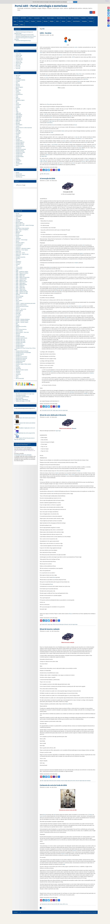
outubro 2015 (18, 61)
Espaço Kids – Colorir (20, 252)
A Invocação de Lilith (47, 178)
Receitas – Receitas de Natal (22, 320)
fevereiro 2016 (19, 55)
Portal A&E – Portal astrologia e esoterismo (41, 5)
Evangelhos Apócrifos (20, 257)
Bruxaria (74, 428)
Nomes (27, 21)
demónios (86, 79)
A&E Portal (15, 18)
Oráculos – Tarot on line (21, 309)
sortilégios (18, 159)
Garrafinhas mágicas (20, 100)
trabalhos (87, 160)
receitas (17, 134)
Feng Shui (83, 18)
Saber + (57, 21)
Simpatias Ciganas (20, 143)
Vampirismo (18, 374)
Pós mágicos (18, 132)
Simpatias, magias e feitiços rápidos (23, 364)
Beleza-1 (17, 226)
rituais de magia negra (63, 410)
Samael (56, 144)
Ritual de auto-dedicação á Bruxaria (53, 415)
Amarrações (37, 18)
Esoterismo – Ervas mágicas (22, 249)
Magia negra (54, 180)
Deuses (69, 18)
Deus (77, 73)
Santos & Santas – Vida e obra (22, 332)
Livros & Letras (19, 267)
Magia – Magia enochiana (21, 284)
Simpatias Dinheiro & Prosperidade (23, 352)
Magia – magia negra (20, 287)
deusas (47, 154)
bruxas (75, 124)
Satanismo (18, 333)
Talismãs (17, 162)
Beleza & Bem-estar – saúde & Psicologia (25, 225)
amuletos (18, 81)
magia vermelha (43, 161)
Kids (17, 108)
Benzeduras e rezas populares (22, 228)
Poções (17, 129)
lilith (42, 173)
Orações (33, 21)
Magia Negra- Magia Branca (22, 399)
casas (69, 306)
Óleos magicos (19, 124)
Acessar (17, 172)
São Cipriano (18, 137)
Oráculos (39, 21)
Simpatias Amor (19, 343)
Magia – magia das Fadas (21, 278)
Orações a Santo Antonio (21, 304)
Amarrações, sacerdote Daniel (22, 396)
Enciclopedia (18, 245)
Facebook (15, 912)
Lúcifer (51, 132)
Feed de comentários (20, 175)
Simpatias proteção (20, 150)
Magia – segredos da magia (22, 291)
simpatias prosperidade (21, 149)
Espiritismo (18, 255)
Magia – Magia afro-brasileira (22, 273)
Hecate (17, 103)
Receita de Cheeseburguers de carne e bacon (26, 36)
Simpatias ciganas (19, 346)
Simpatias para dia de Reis (21, 356)
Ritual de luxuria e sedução (50, 629)
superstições (18, 160)
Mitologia (18, 123)
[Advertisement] (25, 198)
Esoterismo (76, 18)
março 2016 (18, 53)
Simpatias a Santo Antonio (21, 338)
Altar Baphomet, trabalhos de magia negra (25, 393)
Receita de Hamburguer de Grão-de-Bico (25, 34)
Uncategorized (19, 163)
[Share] (108, 25)
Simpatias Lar (19, 355)
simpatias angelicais (20, 142)
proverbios (18, 133)
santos (80, 306)
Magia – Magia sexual (20, 289)
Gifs (16, 101)
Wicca (21, 24)
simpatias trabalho (20, 156)
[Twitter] (108, 15)
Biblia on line (18, 231)
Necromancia (19, 297)
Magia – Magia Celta (20, 276)
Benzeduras (18, 90)
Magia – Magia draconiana (21, 281)
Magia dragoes (19, 114)
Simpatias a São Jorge (20, 340)
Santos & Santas (19, 330)
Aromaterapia (19, 219)
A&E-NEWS (23, 18)
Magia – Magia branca (20, 274)
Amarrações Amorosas (21, 395)
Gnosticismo (18, 261)
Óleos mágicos (19, 300)
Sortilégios (18, 367)
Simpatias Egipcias (20, 354)
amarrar (74, 850)
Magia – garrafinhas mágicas (22, 271)
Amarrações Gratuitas (20, 80)
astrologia (18, 85)
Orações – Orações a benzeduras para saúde (25, 303)
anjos (41, 52)
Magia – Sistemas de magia (22, 293)
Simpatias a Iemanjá (20, 336)
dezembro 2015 (19, 58)
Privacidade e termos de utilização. (23, 455)
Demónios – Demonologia (21, 239)
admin (48, 35)
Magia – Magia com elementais (22, 277)
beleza (63, 131)
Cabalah (17, 236)
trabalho (81, 253)
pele (67, 855)
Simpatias (84, 21)
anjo (46, 114)
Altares (30, 18)
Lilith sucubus (46, 173)
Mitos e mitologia (19, 296)
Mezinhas (21, 21)
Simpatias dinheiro (20, 145)
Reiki (17, 323)
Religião (52, 21)
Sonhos (91, 21)
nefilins (82, 149)
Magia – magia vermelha (21, 290)
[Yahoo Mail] (108, 20)
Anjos (43, 18)
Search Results (76, 21)
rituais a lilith (62, 904)
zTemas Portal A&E (20, 378)
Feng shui (18, 98)
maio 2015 (18, 68)
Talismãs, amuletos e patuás (22, 369)
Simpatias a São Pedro (20, 342)
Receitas (45, 21)
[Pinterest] (108, 8)
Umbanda (15, 24)
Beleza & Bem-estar (61, 18)
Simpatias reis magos (20, 152)
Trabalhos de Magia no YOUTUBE (23, 401)
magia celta (18, 113)
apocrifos (18, 84)
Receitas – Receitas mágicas (22, 322)
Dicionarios (18, 93)
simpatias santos (19, 153)
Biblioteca (18, 232)
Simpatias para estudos (21, 359)
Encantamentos (19, 94)
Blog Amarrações (19, 398)
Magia (14, 21)
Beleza (17, 88)
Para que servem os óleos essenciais (24, 127)
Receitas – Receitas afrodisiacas (23, 319)
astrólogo (72, 392)
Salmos (63, 21)
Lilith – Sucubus (45, 33)
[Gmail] (108, 18)
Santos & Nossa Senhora (21, 329)
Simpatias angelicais (20, 345)
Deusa (54, 577)
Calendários (18, 238)
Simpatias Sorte (19, 362)
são (82, 146)
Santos (69, 21)
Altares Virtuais (19, 215)
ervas (17, 95)
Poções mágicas (19, 310)
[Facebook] (108, 13)
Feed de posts (19, 174)
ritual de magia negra (72, 624)
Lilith (53, 35)
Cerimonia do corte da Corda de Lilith (53, 785)
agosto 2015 (18, 63)
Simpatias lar (18, 147)
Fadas (17, 97)
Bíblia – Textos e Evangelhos (22, 229)
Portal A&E (18, 130)
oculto (75, 47)
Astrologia (18, 221)
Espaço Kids (18, 251)
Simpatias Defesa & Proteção (22, 351)
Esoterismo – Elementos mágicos (23, 248)
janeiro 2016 (18, 56)
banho (57, 473)
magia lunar (18, 119)
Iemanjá (17, 106)
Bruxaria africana (19, 235)
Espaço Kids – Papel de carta (22, 254)
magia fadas (18, 117)
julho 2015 (18, 65)
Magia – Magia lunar (20, 286)
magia (17, 111)
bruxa (53, 124)
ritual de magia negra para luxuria (68, 780)
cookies (17, 91)
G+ (20, 912)
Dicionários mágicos (20, 242)
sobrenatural (49, 122)
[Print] (108, 23)
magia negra (51, 121)
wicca (66, 904)
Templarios (18, 371)
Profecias (18, 316)
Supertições (18, 368)
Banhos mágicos (51, 18)
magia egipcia (19, 116)
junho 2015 (18, 66)
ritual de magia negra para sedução (83, 780)
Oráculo (91, 814)
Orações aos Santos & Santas (22, 306)
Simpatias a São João (20, 339)
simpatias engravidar (20, 146)
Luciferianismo (19, 268)
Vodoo (17, 375)
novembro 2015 (19, 59)
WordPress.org (19, 176)
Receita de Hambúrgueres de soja (23, 40)
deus (61, 54)
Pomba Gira (18, 312)
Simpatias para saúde (20, 361)
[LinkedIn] (108, 10)
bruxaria (43, 624)
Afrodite (17, 77)
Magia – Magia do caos (21, 280)
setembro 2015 (19, 62)
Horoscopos (91, 18)
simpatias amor (19, 140)
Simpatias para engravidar (21, 358)
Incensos (18, 107)
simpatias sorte (19, 155)
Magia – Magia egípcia (20, 283)
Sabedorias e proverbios (21, 326)
